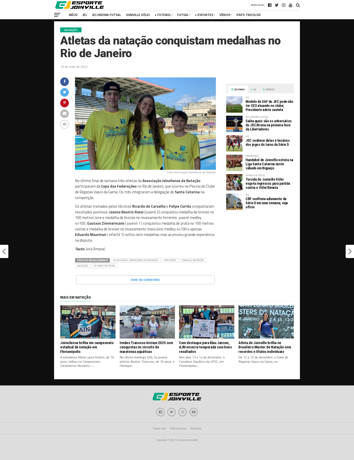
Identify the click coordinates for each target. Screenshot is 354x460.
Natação (82, 266)
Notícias (196, 428)
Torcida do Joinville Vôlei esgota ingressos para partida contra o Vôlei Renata (268, 183)
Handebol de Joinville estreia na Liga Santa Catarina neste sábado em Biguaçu (269, 164)
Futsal (183, 14)
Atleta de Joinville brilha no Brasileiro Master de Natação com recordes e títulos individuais (264, 347)
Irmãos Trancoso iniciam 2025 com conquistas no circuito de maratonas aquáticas (146, 347)
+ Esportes (204, 14)
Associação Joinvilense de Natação (135, 260)
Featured (170, 260)
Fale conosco (178, 428)
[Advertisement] (260, 247)
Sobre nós (159, 428)
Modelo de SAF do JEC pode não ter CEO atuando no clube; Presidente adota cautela (269, 105)
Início (73, 14)
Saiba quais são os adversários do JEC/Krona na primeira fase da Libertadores (269, 125)
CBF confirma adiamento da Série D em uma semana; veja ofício (267, 203)
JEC (85, 14)
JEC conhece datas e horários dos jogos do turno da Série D (268, 142)
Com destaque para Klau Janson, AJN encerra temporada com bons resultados (205, 347)
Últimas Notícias (104, 266)
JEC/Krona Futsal (106, 14)
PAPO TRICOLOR (248, 14)
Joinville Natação (193, 260)
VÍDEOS (224, 14)
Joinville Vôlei (138, 14)
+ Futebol (163, 14)
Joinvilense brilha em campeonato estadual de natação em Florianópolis (87, 347)
